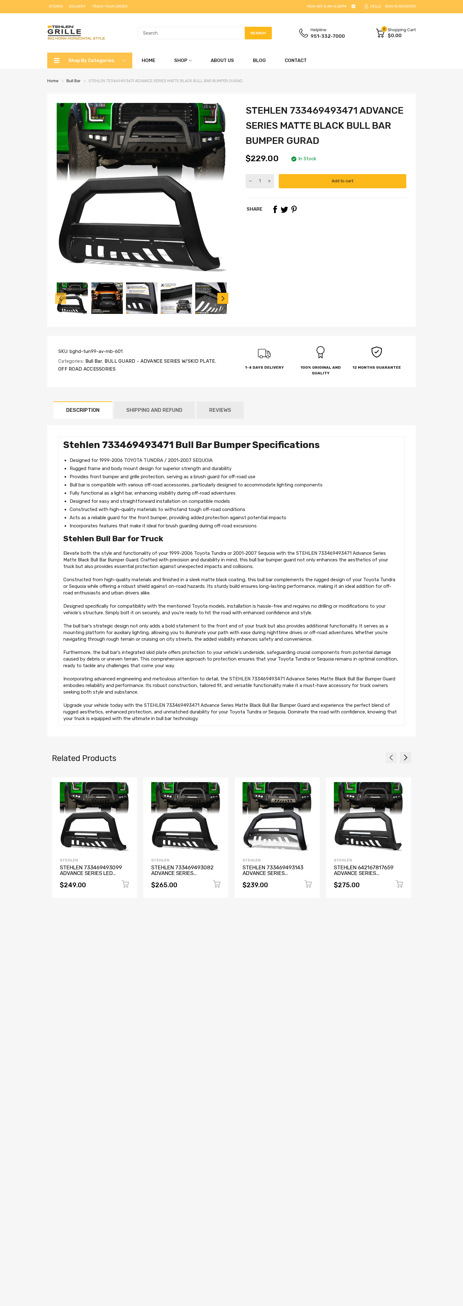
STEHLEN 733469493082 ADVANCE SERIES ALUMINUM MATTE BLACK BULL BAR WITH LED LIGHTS (185, 876)
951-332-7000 (328, 36)
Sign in (391, 6)
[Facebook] (275, 209)
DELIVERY (77, 6)
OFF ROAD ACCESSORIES (87, 369)
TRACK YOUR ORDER (110, 6)
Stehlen (69, 860)
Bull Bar (93, 361)
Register (407, 6)
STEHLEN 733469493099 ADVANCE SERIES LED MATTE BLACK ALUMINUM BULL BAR (91, 876)
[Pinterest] (294, 209)
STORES (56, 6)
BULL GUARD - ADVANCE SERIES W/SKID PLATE (159, 361)
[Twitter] (284, 209)
